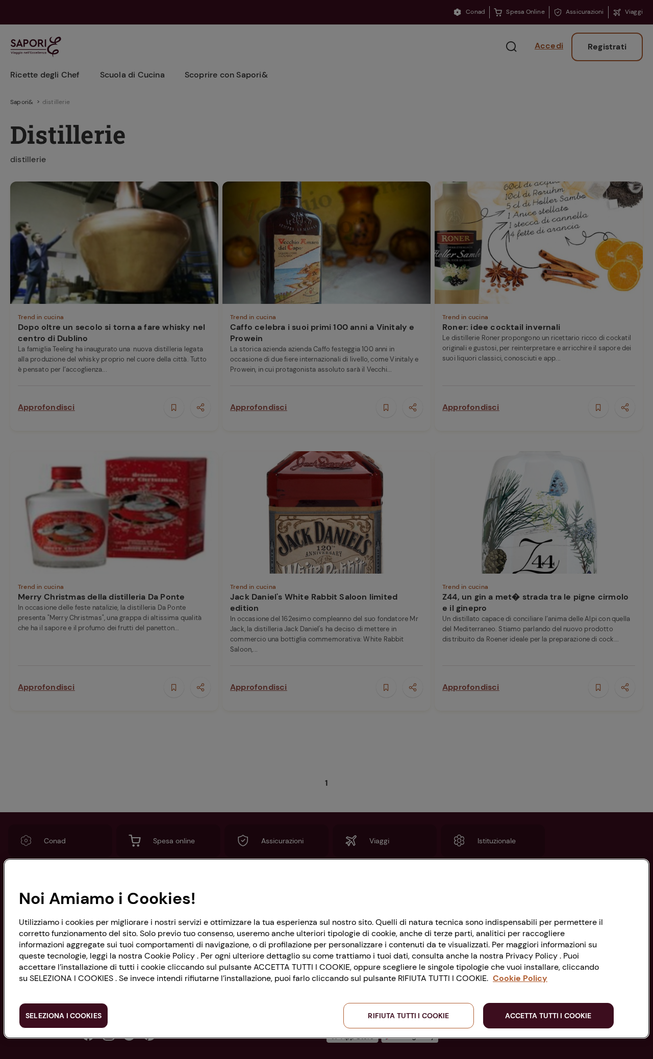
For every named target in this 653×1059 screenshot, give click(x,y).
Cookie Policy (520, 978)
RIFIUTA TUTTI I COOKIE (408, 1015)
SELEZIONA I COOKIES (64, 1015)
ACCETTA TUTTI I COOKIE (548, 1015)
